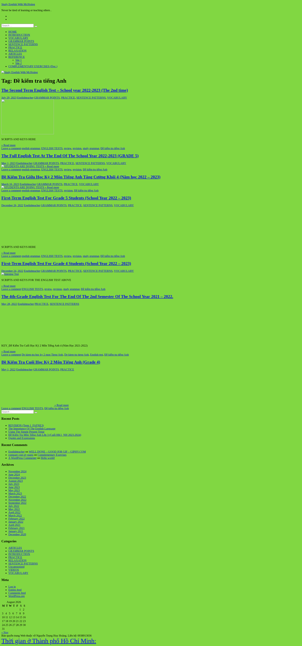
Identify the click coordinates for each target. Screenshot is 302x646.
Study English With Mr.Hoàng (18, 4)
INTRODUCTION (19, 34)
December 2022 (17, 496)
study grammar (91, 148)
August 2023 (15, 480)
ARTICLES (15, 53)
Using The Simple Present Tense (26, 431)
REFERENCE (16, 56)
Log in (12, 586)
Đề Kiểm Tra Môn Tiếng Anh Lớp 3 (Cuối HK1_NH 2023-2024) (44, 434)
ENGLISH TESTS (52, 148)
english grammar (31, 148)
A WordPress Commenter (22, 457)
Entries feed (14, 589)
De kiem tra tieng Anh (76, 354)
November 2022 (17, 499)
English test (96, 354)
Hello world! (48, 457)
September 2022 (17, 502)
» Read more (8, 145)
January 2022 (15, 521)
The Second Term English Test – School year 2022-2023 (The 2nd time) (64, 90)
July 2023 (13, 484)
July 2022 (13, 506)
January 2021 (15, 531)
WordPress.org (16, 596)
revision (77, 148)
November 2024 (17, 471)
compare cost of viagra (20, 454)
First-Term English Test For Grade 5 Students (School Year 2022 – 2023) (66, 198)
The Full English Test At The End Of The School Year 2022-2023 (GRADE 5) (70, 156)
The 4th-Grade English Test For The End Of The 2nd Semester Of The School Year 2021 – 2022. (87, 296)
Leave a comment (11, 148)
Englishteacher (25, 97)
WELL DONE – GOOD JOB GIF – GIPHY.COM (57, 451)
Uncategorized (16, 566)
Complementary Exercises (52, 454)
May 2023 (14, 490)
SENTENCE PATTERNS (23, 44)
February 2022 (16, 518)
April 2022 (14, 512)
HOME (12, 31)
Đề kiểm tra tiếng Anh (112, 148)
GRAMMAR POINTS (21, 41)
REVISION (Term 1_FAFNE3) (26, 425)
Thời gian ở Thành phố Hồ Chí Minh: (48, 640)
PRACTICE (15, 47)
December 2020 (17, 534)
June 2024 (14, 474)
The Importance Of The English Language (31, 428)
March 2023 (15, 493)
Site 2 (18, 63)
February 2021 (16, 528)
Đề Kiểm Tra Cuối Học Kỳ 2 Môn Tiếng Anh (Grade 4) (50, 362)
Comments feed (17, 592)
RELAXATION (17, 50)
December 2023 (17, 477)
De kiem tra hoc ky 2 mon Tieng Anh (42, 354)
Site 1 (18, 60)
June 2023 (14, 487)
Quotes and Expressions (21, 438)
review (67, 148)
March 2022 (15, 515)
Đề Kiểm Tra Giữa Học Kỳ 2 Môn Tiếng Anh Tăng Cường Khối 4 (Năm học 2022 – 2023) (80, 177)
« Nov (4, 632)
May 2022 (14, 509)
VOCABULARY (18, 38)
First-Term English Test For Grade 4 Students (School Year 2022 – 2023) (66, 263)
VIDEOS (13, 569)
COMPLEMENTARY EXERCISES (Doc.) (32, 66)
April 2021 (14, 524)
